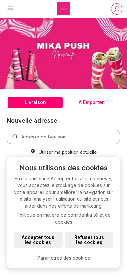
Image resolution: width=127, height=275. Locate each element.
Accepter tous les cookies (38, 239)
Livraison (35, 102)
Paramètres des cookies (63, 258)
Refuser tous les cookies (89, 239)
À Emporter (91, 102)
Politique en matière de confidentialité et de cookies (64, 218)
